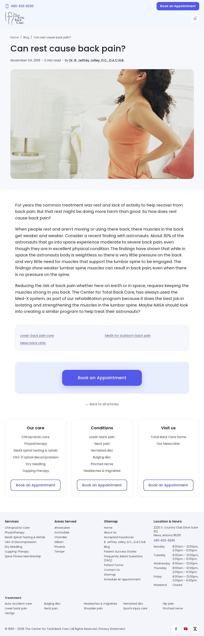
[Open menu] (194, 18)
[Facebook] (176, 629)
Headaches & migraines (102, 470)
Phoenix (59, 547)
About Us (110, 532)
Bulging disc (102, 457)
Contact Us (112, 570)
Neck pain (102, 443)
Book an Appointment (178, 6)
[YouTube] (186, 629)
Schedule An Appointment (122, 579)
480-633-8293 (164, 540)
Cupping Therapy (17, 552)
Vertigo (10, 613)
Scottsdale (61, 532)
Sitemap (110, 575)
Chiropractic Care (17, 528)
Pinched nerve (102, 464)
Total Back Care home (168, 437)
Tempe (59, 552)
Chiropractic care (36, 437)
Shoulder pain (93, 608)
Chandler (60, 537)
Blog (26, 37)
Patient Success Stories (120, 552)
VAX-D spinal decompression (36, 457)
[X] (195, 629)
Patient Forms (113, 565)
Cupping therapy (35, 470)
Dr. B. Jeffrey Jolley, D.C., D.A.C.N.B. (96, 60)
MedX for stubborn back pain (128, 335)
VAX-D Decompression (20, 542)
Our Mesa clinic (168, 443)
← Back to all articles (102, 404)
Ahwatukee (62, 528)
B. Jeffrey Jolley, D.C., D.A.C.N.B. (125, 542)
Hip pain (168, 604)
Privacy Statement (112, 629)
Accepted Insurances (119, 537)
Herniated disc (102, 450)
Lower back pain (102, 437)
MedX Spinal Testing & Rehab (25, 537)
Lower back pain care (37, 335)
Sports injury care (135, 608)
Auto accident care (18, 604)
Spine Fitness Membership (23, 556)
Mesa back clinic (33, 343)
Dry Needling (13, 547)
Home (14, 37)
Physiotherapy (35, 443)
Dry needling (35, 464)
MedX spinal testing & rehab (36, 450)
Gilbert (59, 542)
